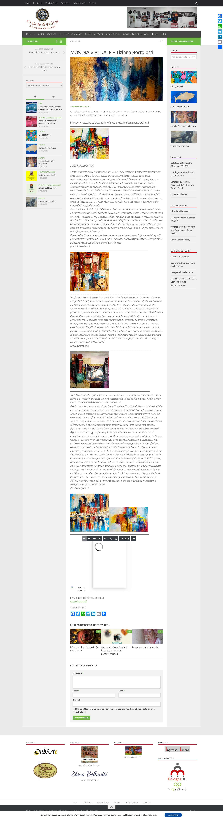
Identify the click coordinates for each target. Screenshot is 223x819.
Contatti (92, 3)
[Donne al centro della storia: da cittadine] (31, 121)
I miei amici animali (46, 175)
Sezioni (64, 3)
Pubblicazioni (79, 3)
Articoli (155, 34)
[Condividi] (219, 47)
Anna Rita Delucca (80, 106)
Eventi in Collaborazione (70, 34)
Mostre (29, 34)
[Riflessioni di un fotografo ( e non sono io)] (85, 636)
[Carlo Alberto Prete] (31, 149)
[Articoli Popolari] (53, 97)
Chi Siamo (37, 3)
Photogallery (52, 3)
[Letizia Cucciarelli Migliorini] (31, 162)
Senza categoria (54, 118)
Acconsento (173, 815)
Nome (76, 691)
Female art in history (180, 239)
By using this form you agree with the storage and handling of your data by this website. (115, 710)
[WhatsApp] (219, 26)
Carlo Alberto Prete (47, 148)
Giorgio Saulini (44, 135)
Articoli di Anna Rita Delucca (135, 34)
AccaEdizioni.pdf (78, 601)
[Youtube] (60, 41)
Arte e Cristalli (112, 34)
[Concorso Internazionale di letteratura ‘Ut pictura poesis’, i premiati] (116, 636)
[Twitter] (219, 21)
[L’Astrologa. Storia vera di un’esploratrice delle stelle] (31, 107)
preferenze (152, 815)
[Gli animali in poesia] (31, 189)
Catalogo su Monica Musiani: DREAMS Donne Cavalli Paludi (182, 185)
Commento (78, 673)
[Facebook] (56, 41)
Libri (164, 34)
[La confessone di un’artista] (147, 636)
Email (121, 691)
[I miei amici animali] (31, 176)
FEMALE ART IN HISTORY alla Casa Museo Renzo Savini (183, 230)
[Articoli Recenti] (35, 97)
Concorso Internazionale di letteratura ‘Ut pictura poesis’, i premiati (114, 650)
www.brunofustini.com (133, 757)
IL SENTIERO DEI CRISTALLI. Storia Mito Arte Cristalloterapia (184, 282)
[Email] (219, 41)
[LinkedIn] (219, 36)
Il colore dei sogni (179, 194)
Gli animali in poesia (47, 188)
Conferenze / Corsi (94, 34)
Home (27, 3)
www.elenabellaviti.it (89, 780)
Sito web (77, 700)
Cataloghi (51, 34)
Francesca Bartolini (46, 201)
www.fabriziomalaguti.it (89, 765)
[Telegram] (219, 31)
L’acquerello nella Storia (182, 272)
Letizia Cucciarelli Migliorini (183, 126)
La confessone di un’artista (145, 647)
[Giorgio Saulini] (31, 135)
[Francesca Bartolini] (31, 202)
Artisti (41, 34)
